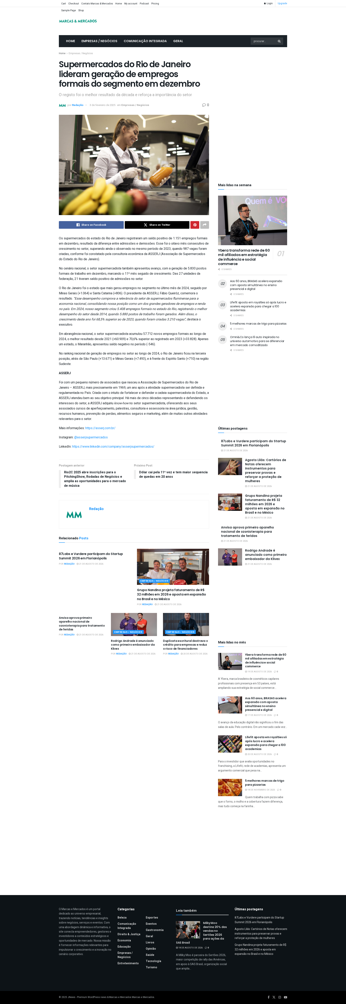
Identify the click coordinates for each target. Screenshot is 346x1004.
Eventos (151, 924)
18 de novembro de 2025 (261, 790)
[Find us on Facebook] (269, 997)
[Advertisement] (252, 81)
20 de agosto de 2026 (195, 653)
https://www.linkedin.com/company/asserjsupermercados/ (113, 446)
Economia (124, 940)
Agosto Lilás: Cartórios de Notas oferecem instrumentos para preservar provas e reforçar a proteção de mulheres (265, 470)
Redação (77, 105)
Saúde (150, 955)
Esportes (152, 918)
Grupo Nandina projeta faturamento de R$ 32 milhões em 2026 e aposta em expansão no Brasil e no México (171, 594)
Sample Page (68, 10)
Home (118, 3)
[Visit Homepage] (78, 21)
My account (130, 3)
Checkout (73, 3)
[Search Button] (279, 41)
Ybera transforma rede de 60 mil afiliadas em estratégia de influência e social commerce (244, 257)
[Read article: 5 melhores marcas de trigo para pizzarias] (230, 787)
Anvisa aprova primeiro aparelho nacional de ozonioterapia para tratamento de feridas (82, 624)
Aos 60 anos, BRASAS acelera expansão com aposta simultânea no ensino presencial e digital (256, 285)
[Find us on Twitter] (274, 997)
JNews (71, 997)
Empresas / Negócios (99, 41)
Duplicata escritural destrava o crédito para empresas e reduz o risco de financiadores (185, 645)
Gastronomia (155, 930)
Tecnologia (153, 961)
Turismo (151, 967)
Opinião (151, 949)
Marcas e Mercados (143, 997)
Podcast (144, 3)
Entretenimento (128, 963)
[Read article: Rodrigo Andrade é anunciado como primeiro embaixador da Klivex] (134, 624)
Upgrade (282, 3)
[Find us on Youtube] (285, 997)
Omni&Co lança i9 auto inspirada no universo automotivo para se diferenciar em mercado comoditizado (257, 341)
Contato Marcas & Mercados (97, 3)
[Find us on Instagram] (279, 997)
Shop (81, 10)
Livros (150, 942)
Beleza (122, 918)
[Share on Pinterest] (194, 225)
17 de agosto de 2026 (259, 715)
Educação (124, 947)
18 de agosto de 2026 (190, 947)
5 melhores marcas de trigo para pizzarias (258, 324)
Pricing (155, 3)
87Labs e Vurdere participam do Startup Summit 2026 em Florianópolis (91, 556)
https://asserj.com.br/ (100, 428)
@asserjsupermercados (91, 437)
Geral (178, 41)
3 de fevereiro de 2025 (102, 105)
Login (269, 3)
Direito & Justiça (129, 934)
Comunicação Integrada (145, 41)
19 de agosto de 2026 (259, 671)
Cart (63, 3)
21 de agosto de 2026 (90, 564)
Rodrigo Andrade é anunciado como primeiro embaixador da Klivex (133, 645)
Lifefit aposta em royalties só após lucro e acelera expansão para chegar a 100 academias (258, 306)
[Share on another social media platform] (204, 225)
